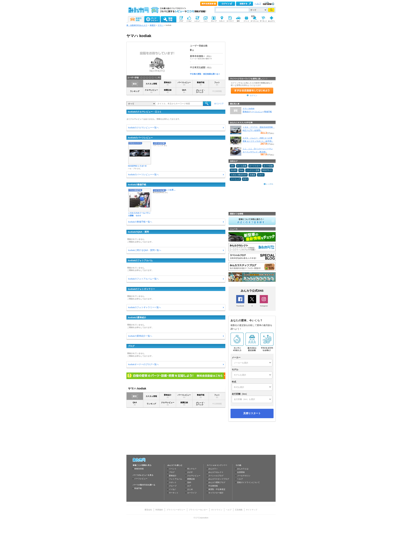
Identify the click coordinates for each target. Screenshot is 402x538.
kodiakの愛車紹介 (137, 317)
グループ (173, 486)
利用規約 (159, 510)
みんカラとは (242, 469)
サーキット (173, 493)
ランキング (134, 91)
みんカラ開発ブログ (216, 482)
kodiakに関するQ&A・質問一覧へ (144, 250)
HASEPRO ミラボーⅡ (137, 166)
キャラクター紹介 (215, 493)
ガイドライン (216, 510)
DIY (232, 166)
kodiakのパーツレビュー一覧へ (143, 174)
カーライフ (192, 493)
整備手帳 (200, 83)
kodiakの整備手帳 (137, 184)
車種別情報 (139, 469)
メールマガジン (243, 476)
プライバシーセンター (198, 510)
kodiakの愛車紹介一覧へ (140, 336)
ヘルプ (258, 4)
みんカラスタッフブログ (218, 479)
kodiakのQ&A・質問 (138, 232)
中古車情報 (213, 486)
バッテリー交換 (252, 170)
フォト (217, 83)
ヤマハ (160, 25)
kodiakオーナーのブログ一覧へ (143, 364)
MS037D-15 (267, 170)
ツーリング (235, 179)
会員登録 (241, 472)
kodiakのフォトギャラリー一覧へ (144, 307)
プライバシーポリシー (175, 510)
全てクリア (219, 104)
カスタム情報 (151, 84)
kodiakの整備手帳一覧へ (140, 221)
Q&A (184, 91)
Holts (241, 170)
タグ (189, 486)
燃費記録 (167, 91)
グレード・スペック (200, 91)
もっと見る (269, 184)
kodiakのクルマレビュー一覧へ (143, 127)
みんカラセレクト (215, 472)
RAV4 (245, 179)
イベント (173, 469)
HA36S (233, 170)
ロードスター (255, 166)
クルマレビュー (151, 91)
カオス (261, 175)
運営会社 (148, 510)
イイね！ (173, 489)
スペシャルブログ (215, 476)
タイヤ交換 (268, 166)
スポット (173, 482)
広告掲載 (238, 510)
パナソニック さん (160, 145)
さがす (190, 472)
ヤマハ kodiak (248, 108)
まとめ (190, 489)
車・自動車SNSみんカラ (136, 25)
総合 (135, 84)
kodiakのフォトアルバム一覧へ (143, 278)
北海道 (252, 175)
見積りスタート (252, 413)
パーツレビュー (184, 83)
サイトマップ (251, 510)
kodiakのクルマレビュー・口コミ (145, 111)
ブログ (131, 346)
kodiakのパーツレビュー (140, 137)
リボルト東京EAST (239, 175)
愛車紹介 (167, 83)
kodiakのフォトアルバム (140, 260)
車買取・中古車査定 (216, 489)
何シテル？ (192, 469)
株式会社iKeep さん (160, 192)
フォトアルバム (175, 479)
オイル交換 (241, 166)
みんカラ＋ (213, 469)
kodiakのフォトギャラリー (141, 289)
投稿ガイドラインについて (248, 482)
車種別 (152, 25)
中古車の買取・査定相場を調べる (204, 74)
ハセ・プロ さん (134, 168)
